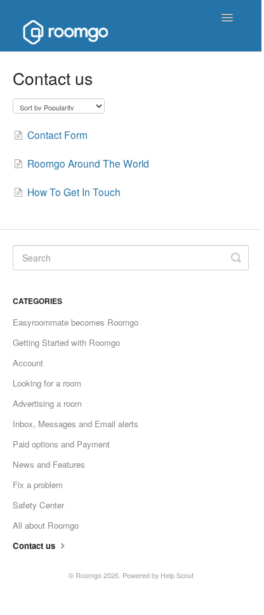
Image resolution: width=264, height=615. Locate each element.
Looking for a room (47, 383)
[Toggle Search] (236, 257)
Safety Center (38, 505)
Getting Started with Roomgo (66, 342)
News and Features (49, 464)
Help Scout (177, 575)
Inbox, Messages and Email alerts (75, 424)
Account (28, 363)
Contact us (35, 545)
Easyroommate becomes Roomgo (75, 322)
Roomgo (89, 575)
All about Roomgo (46, 525)
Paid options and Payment (61, 444)
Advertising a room (47, 403)
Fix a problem (38, 485)
